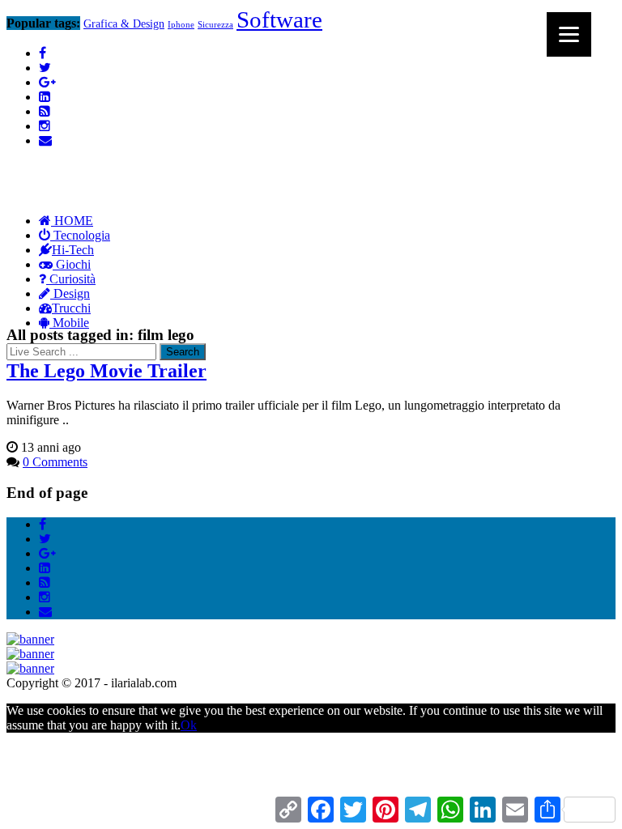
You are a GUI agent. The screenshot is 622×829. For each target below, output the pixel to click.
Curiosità (71, 279)
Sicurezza (215, 24)
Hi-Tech (73, 250)
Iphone (181, 24)
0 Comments (55, 462)
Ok (189, 725)
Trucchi (71, 308)
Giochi (72, 264)
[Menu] (569, 34)
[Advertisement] (301, 140)
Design (70, 293)
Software (279, 19)
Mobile (69, 322)
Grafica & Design (123, 24)
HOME (72, 220)
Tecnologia (80, 235)
